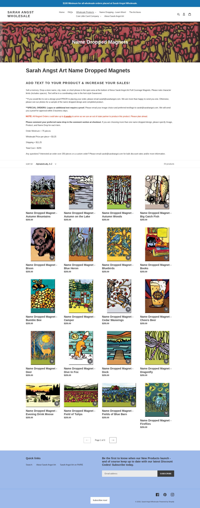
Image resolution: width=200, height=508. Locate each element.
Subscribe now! (100, 500)
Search (29, 465)
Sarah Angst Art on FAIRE (71, 465)
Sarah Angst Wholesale (20, 14)
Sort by (29, 164)
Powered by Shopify (166, 502)
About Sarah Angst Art (46, 465)
